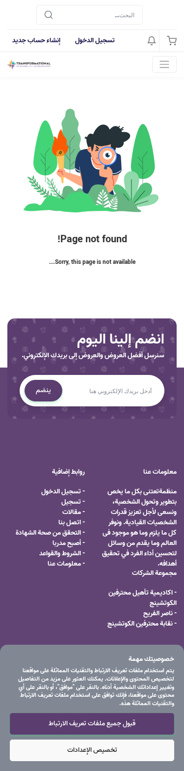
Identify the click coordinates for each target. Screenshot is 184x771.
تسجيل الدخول (95, 40)
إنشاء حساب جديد (36, 40)
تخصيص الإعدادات (92, 750)
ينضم (43, 390)
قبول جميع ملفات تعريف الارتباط (92, 723)
